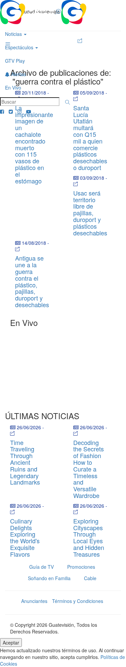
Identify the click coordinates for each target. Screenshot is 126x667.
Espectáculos (20, 47)
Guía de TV (41, 566)
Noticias (14, 34)
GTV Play (15, 60)
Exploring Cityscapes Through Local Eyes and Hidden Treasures (88, 537)
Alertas (18, 74)
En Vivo (13, 87)
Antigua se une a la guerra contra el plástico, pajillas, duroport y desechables (32, 281)
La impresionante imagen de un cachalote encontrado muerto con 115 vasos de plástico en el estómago (34, 144)
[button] (67, 102)
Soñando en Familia (49, 578)
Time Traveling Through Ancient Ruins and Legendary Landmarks (25, 462)
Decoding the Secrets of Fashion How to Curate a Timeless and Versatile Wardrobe (88, 469)
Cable (90, 578)
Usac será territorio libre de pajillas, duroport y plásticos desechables (90, 212)
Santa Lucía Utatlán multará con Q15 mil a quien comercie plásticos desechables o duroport (90, 137)
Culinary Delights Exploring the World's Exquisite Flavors (25, 537)
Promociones (81, 566)
